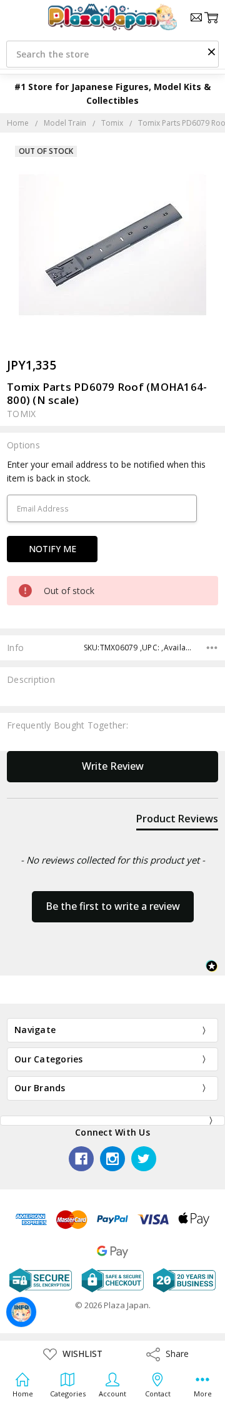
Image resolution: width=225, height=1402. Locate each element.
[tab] (177, 821)
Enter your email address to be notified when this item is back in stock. (106, 471)
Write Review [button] (113, 766)
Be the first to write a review (113, 906)
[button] (211, 51)
